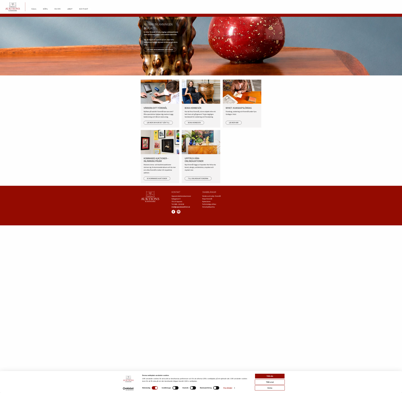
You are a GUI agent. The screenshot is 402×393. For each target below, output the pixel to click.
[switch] (175, 388)
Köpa (45, 9)
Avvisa (269, 388)
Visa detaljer (227, 388)
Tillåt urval (270, 382)
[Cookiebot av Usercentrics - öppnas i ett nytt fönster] (128, 388)
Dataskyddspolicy (208, 207)
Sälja (33, 9)
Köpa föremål (207, 199)
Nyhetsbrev (206, 201)
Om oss (57, 9)
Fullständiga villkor (209, 204)
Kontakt (83, 9)
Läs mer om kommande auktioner (160, 50)
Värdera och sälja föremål (211, 196)
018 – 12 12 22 (179, 204)
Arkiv (70, 9)
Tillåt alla (270, 376)
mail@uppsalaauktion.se (180, 207)
